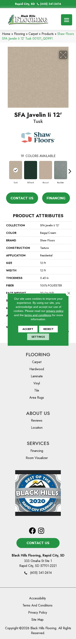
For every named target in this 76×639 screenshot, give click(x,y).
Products (48, 33)
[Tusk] (15, 170)
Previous (6, 169)
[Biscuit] (45, 170)
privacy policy (54, 310)
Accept (27, 329)
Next (70, 169)
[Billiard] (30, 170)
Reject (48, 329)
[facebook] (32, 531)
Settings (38, 336)
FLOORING (38, 354)
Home (6, 33)
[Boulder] (60, 170)
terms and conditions (38, 315)
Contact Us (22, 198)
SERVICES (38, 443)
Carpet (33, 33)
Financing (56, 198)
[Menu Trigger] (66, 19)
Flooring (19, 33)
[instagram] (41, 531)
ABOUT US (38, 413)
